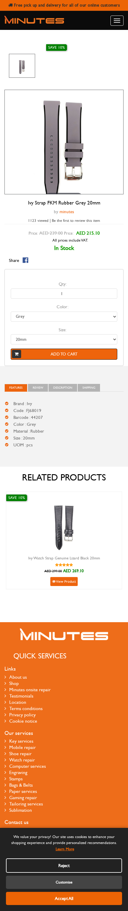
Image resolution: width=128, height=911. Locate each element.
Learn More (65, 849)
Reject (64, 865)
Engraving (18, 772)
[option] (22, 66)
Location (17, 702)
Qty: (63, 284)
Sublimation (20, 810)
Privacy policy (22, 715)
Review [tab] (38, 388)
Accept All (64, 898)
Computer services (27, 766)
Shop (14, 683)
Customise (64, 882)
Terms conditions (26, 708)
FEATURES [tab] (16, 388)
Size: (62, 329)
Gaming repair (23, 797)
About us (18, 677)
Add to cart (64, 354)
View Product (66, 581)
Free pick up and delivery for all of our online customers (66, 5)
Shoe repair (20, 753)
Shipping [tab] (88, 388)
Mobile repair (22, 747)
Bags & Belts (21, 785)
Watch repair (22, 760)
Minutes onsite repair (30, 689)
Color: (62, 306)
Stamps (16, 779)
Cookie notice (23, 721)
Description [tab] (62, 388)
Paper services (23, 791)
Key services (21, 741)
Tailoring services (26, 804)
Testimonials (21, 696)
